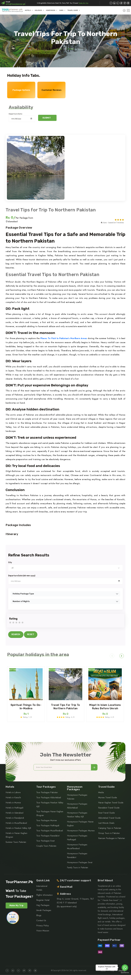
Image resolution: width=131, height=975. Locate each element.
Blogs (38, 915)
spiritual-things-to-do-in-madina (26, 706)
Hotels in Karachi (13, 797)
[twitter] (121, 3)
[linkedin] (114, 3)
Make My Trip (83, 3)
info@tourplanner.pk (15, 4)
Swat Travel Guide (106, 812)
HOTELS (28, 10)
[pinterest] (128, 3)
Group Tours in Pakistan (109, 833)
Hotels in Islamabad (14, 812)
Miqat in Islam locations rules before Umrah (105, 706)
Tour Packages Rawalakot (47, 835)
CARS (61, 10)
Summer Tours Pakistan (16, 842)
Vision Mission (42, 930)
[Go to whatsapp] (125, 967)
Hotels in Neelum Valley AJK (18, 828)
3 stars (16, 622)
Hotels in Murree (13, 802)
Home (59, 49)
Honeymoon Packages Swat (79, 862)
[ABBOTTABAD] (26, 684)
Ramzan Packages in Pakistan (111, 838)
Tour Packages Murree (46, 820)
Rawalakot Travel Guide (109, 807)
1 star (10, 622)
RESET (30, 634)
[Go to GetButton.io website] (125, 972)
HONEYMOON (50, 10)
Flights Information (44, 895)
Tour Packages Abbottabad (48, 797)
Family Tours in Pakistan (77, 867)
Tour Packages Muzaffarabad (49, 830)
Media (101, 792)
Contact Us (41, 920)
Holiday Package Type (23, 594)
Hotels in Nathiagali (14, 807)
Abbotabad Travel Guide (109, 817)
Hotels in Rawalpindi (15, 817)
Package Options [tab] (21, 90)
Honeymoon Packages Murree (81, 830)
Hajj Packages (42, 905)
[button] (112, 656)
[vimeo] (124, 3)
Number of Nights (21, 601)
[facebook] (110, 3)
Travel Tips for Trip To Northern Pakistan (65, 706)
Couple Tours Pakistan (46, 845)
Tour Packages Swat (45, 840)
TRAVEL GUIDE (72, 10)
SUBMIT (46, 118)
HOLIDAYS (38, 10)
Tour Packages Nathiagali (47, 825)
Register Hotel (42, 900)
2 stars (13, 622)
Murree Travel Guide (107, 797)
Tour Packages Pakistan (47, 792)
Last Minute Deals (106, 823)
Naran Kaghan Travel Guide (110, 802)
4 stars (19, 622)
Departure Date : (16, 114)
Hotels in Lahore (13, 792)
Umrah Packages (43, 910)
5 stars (22, 622)
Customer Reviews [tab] (51, 90)
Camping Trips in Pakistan (109, 828)
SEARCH (15, 634)
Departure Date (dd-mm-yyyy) (21, 576)
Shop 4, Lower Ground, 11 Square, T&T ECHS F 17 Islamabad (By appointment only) (75, 902)
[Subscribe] (94, 767)
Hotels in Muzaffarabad (16, 823)
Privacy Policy (42, 925)
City (10, 562)
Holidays (70, 49)
